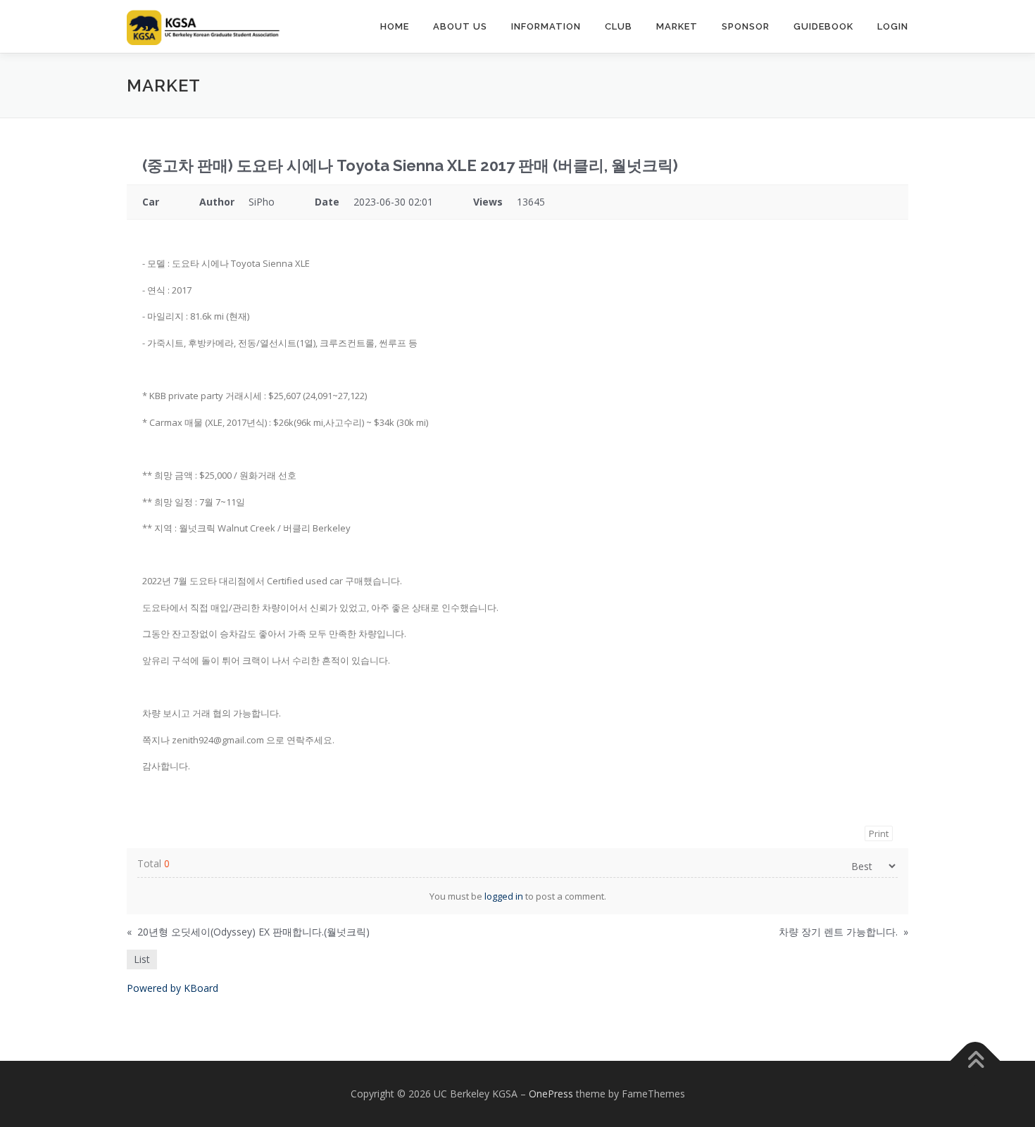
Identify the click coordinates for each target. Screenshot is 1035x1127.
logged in (503, 896)
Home (394, 26)
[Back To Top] (975, 1061)
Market (677, 26)
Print (879, 833)
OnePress (551, 1093)
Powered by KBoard (172, 988)
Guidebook (823, 26)
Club (618, 26)
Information (546, 26)
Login (892, 26)
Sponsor (746, 26)
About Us (460, 26)
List (142, 959)
